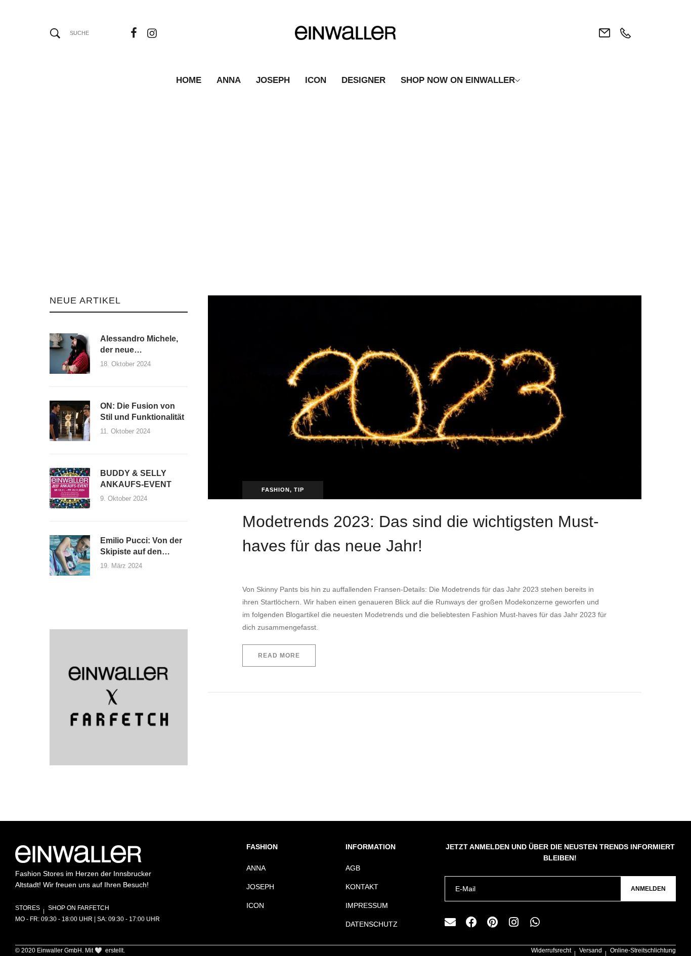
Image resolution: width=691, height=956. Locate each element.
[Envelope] (450, 922)
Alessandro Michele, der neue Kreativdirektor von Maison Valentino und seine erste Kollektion (141, 345)
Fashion (276, 490)
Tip (299, 490)
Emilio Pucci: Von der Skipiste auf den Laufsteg (141, 547)
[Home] (301, 213)
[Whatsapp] (535, 922)
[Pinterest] (492, 922)
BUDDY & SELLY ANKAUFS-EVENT (135, 479)
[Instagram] (514, 922)
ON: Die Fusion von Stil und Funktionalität (143, 411)
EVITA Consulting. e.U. (278, 567)
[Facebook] (471, 922)
